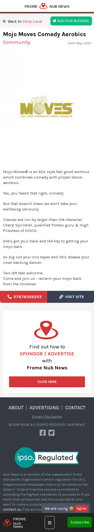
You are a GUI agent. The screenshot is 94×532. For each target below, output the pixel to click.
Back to (24, 21)
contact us (12, 509)
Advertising (44, 408)
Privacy (38, 417)
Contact (75, 408)
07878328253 (27, 296)
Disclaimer (53, 417)
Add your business (72, 21)
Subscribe (79, 522)
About (16, 408)
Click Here (47, 382)
